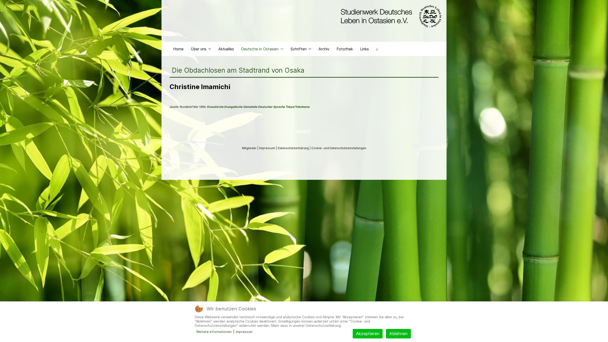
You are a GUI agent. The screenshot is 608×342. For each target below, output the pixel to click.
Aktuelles (226, 49)
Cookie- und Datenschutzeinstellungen (338, 148)
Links (364, 49)
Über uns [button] (198, 49)
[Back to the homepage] (390, 16)
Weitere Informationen (214, 332)
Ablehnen (398, 333)
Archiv (323, 49)
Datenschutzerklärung (293, 148)
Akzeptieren (367, 333)
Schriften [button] (298, 49)
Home (178, 49)
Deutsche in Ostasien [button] (260, 49)
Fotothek (345, 49)
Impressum (267, 148)
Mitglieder (249, 148)
